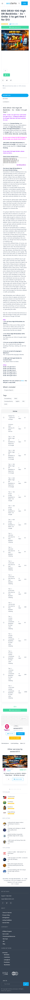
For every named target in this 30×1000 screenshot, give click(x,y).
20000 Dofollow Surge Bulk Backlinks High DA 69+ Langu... (16, 834)
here (22, 380)
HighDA (17, 401)
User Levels (5, 934)
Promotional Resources (8, 936)
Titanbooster (11, 796)
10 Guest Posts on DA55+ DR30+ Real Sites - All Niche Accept (15, 774)
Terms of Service (7, 912)
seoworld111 (18, 728)
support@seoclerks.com (7, 899)
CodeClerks (7, 957)
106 (7, 75)
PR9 (23, 401)
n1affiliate (10, 801)
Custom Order (15, 738)
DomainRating (7, 398)
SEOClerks (6, 954)
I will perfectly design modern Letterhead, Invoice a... (15, 823)
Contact (20, 733)
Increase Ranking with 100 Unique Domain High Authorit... (17, 870)
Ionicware (5, 952)
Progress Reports (8, 390)
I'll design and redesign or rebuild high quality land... (16, 829)
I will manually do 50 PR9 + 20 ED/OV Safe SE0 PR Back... (18, 858)
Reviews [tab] (5, 98)
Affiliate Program (7, 931)
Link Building (14, 743)
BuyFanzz (10, 806)
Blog (3, 943)
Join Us (5, 980)
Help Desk (8, 895)
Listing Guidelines (7, 920)
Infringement (5, 917)
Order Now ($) (16, 27)
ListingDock (7, 959)
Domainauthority (8, 401)
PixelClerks (7, 962)
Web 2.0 (22, 743)
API (3, 941)
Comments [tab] (6, 102)
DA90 (5, 404)
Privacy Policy (6, 915)
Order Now (18, 779)
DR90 (15, 398)
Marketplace (5, 743)
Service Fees (5, 922)
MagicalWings (11, 812)
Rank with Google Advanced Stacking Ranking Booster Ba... (16, 864)
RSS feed (5, 938)
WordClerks (7, 964)
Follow (10, 733)
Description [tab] (6, 95)
